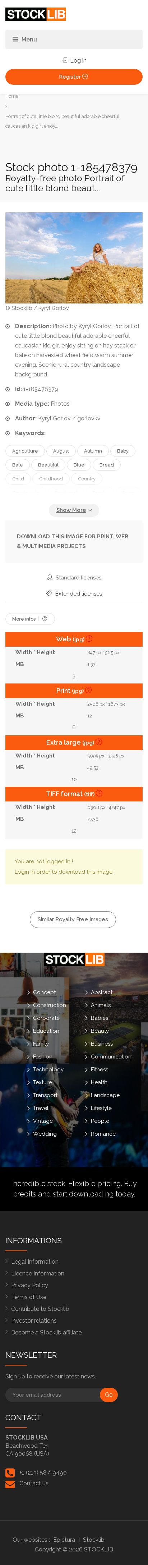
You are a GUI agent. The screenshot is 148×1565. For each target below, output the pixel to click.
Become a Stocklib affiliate (46, 1332)
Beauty (100, 1030)
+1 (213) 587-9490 (43, 1472)
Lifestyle (101, 1108)
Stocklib (94, 1539)
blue (79, 465)
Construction (49, 1005)
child (18, 479)
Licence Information (37, 1273)
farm (128, 492)
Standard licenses (77, 577)
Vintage (43, 1120)
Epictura (64, 1539)
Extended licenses (78, 594)
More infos (24, 619)
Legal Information (35, 1261)
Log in (78, 60)
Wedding (45, 1133)
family (100, 492)
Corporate (46, 1017)
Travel (40, 1108)
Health (99, 1082)
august (61, 451)
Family (41, 1043)
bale (17, 465)
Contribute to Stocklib (40, 1308)
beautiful (48, 465)
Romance (103, 1133)
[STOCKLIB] (35, 13)
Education (46, 1030)
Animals (101, 1005)
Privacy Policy (29, 1285)
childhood (51, 479)
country (87, 479)
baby (123, 451)
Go (109, 1394)
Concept (44, 992)
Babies (99, 1017)
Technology (48, 1069)
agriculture (25, 451)
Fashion (42, 1056)
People (100, 1120)
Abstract (101, 992)
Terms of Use (28, 1297)
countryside (26, 492)
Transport (45, 1095)
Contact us (33, 1483)
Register (70, 77)
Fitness (99, 1069)
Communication (111, 1056)
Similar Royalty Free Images (73, 919)
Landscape (105, 1095)
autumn (93, 451)
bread (107, 465)
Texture (42, 1082)
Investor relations (34, 1320)
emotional (66, 492)
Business (102, 1043)
